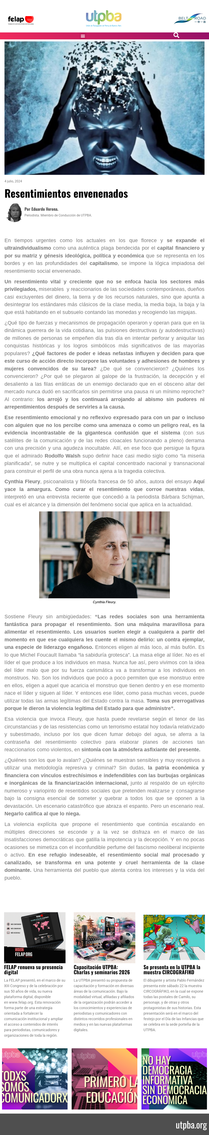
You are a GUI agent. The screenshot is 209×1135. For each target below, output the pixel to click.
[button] (83, 35)
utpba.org (191, 1124)
